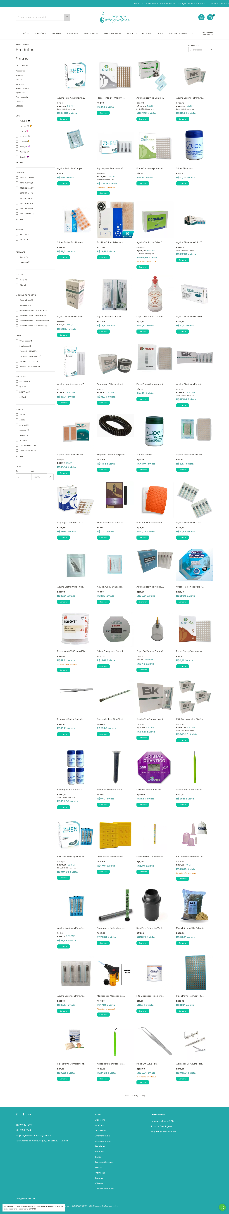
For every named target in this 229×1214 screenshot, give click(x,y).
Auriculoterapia (113, 33)
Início (26, 33)
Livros (160, 33)
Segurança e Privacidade (164, 1131)
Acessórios (40, 33)
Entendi (32, 1209)
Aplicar (50, 477)
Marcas (99, 1178)
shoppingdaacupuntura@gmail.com (34, 1135)
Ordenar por (193, 45)
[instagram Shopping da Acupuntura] (17, 1114)
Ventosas (20, 84)
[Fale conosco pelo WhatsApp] (222, 1207)
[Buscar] (67, 17)
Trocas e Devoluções (161, 1126)
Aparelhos (72, 33)
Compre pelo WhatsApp (207, 33)
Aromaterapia (91, 33)
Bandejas (132, 33)
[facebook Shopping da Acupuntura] (23, 1114)
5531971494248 (24, 1124)
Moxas (18, 79)
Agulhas (56, 33)
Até (32, 471)
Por (25, 1198)
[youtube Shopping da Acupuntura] (30, 1114)
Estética (146, 33)
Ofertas (99, 1183)
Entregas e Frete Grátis (162, 1121)
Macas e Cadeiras (178, 33)
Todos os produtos (104, 1188)
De (17, 471)
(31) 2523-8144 (23, 1130)
